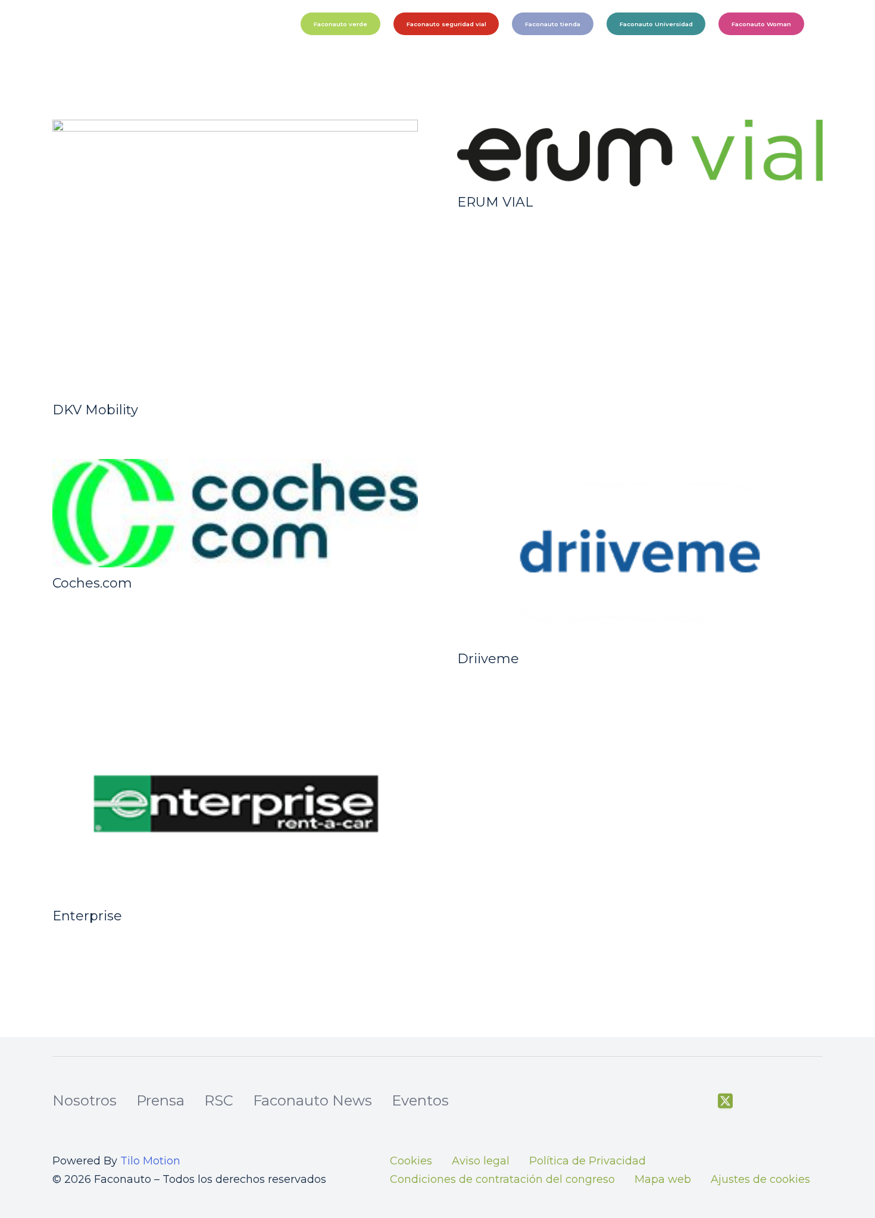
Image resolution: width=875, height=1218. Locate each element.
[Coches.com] (235, 513)
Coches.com (92, 583)
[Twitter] (725, 1101)
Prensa (160, 1100)
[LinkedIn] (816, 1101)
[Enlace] (157, 24)
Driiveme (488, 659)
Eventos (420, 1100)
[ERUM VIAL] (640, 153)
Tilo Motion (150, 1160)
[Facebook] (695, 1101)
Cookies (411, 1160)
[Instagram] (785, 1102)
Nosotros (84, 1100)
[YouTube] (755, 1101)
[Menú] (848, 24)
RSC (218, 1100)
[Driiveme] (640, 551)
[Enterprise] (235, 803)
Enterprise (87, 916)
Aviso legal (481, 1160)
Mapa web (663, 1179)
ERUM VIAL (495, 202)
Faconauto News (312, 1100)
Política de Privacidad (587, 1160)
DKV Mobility (95, 410)
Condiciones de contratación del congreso (502, 1179)
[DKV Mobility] (235, 257)
